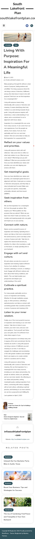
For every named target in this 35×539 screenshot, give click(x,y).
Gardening (8, 510)
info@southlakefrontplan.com (14, 80)
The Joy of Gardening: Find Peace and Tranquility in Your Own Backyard (17, 517)
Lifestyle (8, 45)
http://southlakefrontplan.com (20, 439)
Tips (16, 45)
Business (8, 457)
